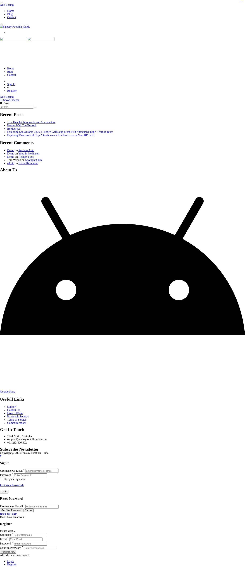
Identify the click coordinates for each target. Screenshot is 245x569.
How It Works (15, 413)
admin (10, 163)
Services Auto (26, 150)
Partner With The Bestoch (21, 125)
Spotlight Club (33, 159)
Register (12, 90)
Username (5, 534)
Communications (16, 422)
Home (10, 10)
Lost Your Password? (12, 485)
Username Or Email (11, 470)
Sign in (11, 84)
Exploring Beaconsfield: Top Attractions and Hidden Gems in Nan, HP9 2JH (51, 135)
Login (10, 561)
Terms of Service (16, 419)
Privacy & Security (18, 416)
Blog (10, 14)
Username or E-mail (11, 506)
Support (11, 406)
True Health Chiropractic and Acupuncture (31, 122)
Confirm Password (10, 547)
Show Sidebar (11, 99)
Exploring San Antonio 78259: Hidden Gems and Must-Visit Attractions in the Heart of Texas (60, 131)
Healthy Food (26, 156)
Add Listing (7, 4)
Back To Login (8, 513)
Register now (8, 551)
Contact (11, 17)
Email (3, 539)
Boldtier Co (13, 128)
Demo (10, 150)
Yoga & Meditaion (28, 153)
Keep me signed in (14, 479)
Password (5, 475)
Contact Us (13, 409)
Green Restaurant (28, 163)
